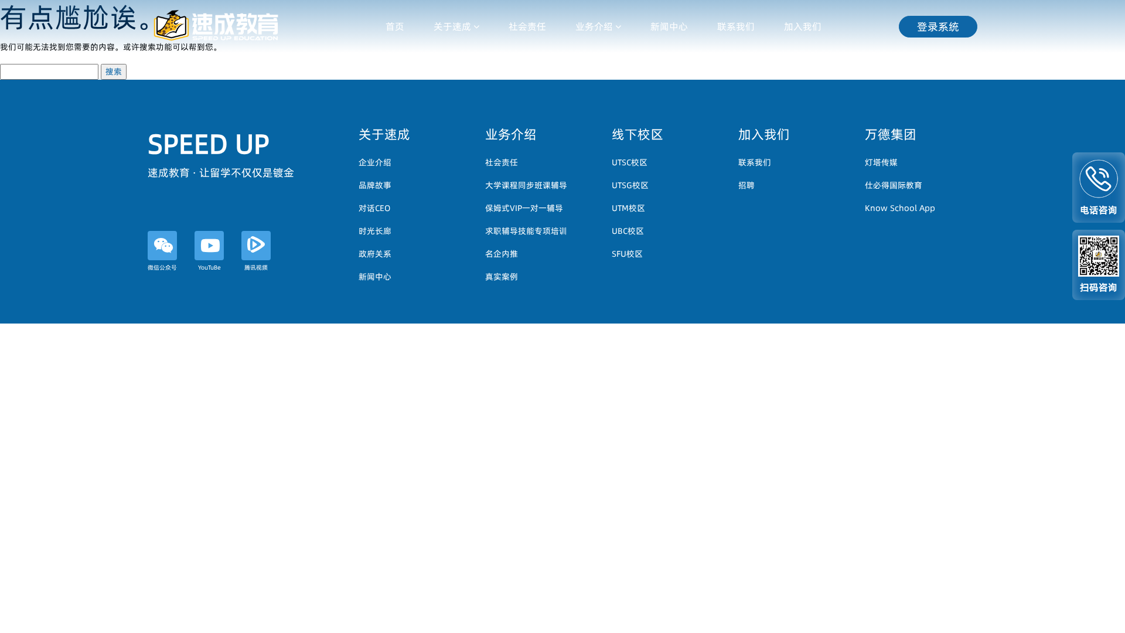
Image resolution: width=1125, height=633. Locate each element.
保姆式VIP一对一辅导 (524, 208)
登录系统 (938, 26)
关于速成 (452, 26)
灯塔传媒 (881, 162)
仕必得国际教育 (893, 185)
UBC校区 (628, 231)
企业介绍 (375, 162)
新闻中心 (669, 26)
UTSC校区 (629, 162)
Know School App (900, 208)
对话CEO (374, 208)
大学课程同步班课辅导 (526, 185)
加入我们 (802, 26)
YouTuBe (209, 267)
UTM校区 (628, 208)
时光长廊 (375, 231)
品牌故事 (375, 185)
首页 (395, 26)
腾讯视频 (256, 267)
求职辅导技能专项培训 (526, 231)
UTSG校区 (630, 185)
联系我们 (736, 26)
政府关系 (375, 254)
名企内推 (501, 254)
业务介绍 (594, 26)
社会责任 (527, 26)
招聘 (746, 185)
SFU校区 (627, 254)
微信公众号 (162, 267)
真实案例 (501, 277)
